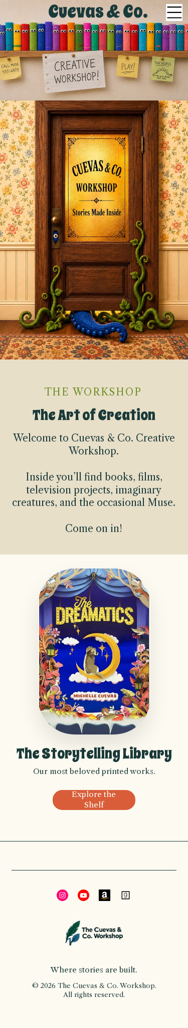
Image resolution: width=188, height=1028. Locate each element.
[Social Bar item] (62, 895)
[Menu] (174, 12)
